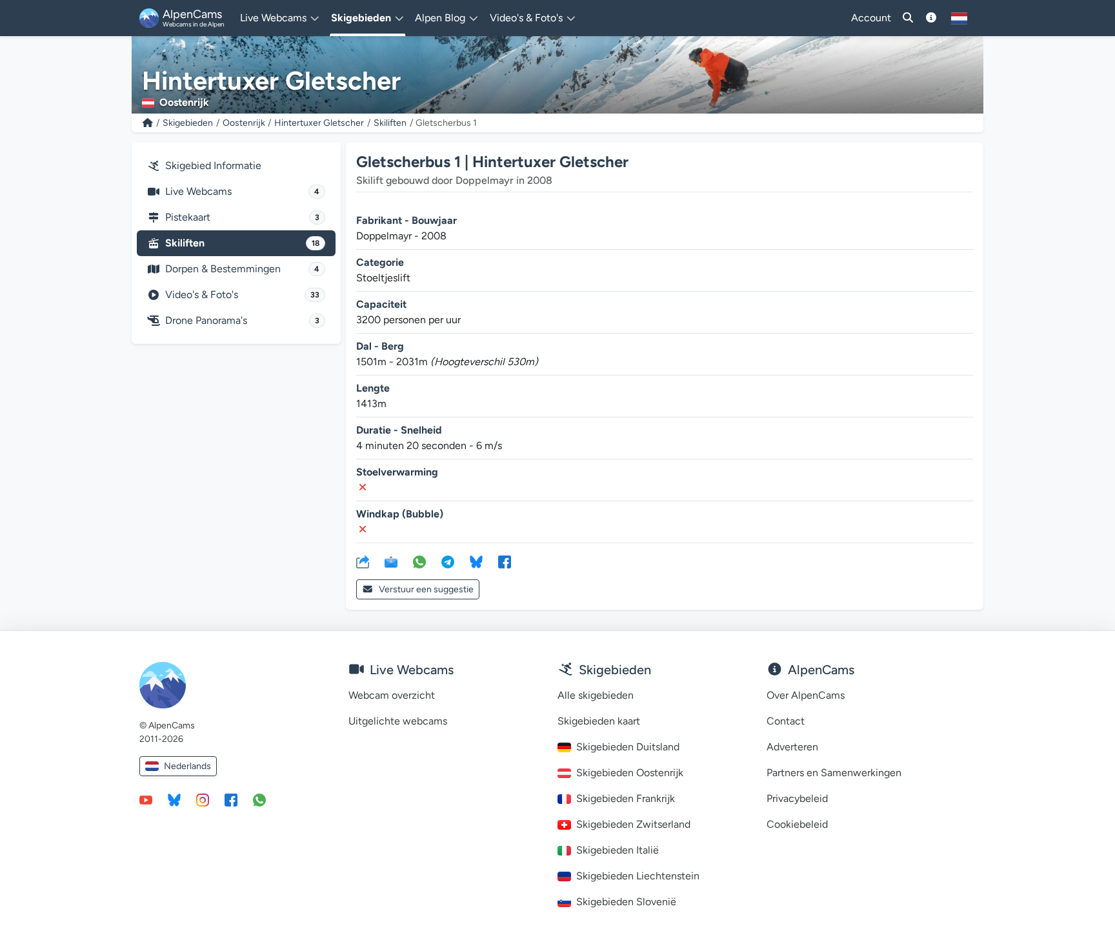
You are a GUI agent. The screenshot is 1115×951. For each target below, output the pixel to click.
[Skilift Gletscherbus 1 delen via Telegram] (447, 561)
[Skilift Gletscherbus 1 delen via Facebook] (504, 561)
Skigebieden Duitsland (627, 747)
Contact (786, 721)
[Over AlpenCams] (931, 18)
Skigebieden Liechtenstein (637, 876)
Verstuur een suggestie (426, 589)
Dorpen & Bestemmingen (242, 269)
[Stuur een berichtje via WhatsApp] (259, 799)
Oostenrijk (244, 122)
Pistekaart (242, 217)
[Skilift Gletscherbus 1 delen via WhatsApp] (419, 561)
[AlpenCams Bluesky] (174, 799)
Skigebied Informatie (213, 165)
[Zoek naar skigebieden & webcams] (907, 18)
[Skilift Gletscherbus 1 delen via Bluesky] (476, 561)
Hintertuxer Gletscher (319, 122)
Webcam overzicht (391, 695)
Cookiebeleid (797, 824)
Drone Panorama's (242, 320)
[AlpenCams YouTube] (145, 799)
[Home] (148, 122)
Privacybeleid (797, 798)
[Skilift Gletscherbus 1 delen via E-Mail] (391, 561)
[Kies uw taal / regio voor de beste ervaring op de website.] (959, 18)
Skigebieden (188, 122)
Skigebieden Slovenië (626, 902)
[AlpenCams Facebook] (231, 799)
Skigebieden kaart (599, 721)
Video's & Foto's (242, 294)
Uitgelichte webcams (397, 721)
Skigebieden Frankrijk (625, 798)
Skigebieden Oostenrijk (629, 772)
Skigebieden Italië (617, 850)
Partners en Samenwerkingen (834, 772)
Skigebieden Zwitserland (633, 824)
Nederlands (187, 766)
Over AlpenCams (806, 695)
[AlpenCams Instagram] (202, 799)
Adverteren (792, 747)
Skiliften (390, 122)
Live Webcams (242, 191)
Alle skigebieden (596, 695)
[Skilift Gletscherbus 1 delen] (362, 561)
